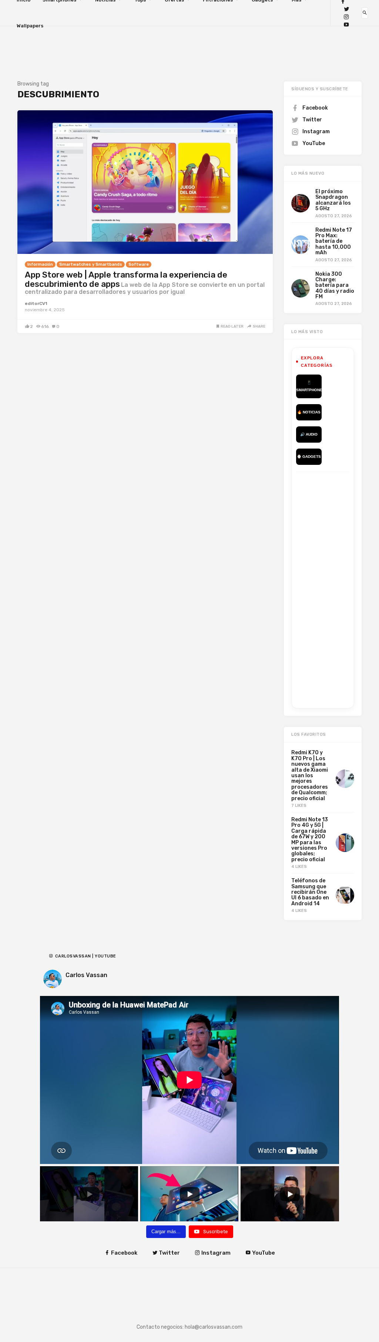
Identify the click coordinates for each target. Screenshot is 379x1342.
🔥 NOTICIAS (309, 412)
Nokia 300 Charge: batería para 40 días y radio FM (334, 285)
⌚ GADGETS (309, 456)
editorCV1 (36, 303)
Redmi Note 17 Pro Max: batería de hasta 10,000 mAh (333, 241)
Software (138, 264)
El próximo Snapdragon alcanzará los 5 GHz (333, 200)
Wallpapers (30, 25)
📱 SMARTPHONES (309, 386)
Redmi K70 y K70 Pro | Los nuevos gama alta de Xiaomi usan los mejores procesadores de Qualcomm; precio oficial (309, 775)
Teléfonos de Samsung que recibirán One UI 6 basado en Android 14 (310, 892)
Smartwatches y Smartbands (90, 264)
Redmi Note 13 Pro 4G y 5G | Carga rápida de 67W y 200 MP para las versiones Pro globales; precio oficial (309, 839)
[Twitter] (346, 9)
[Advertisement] (337, 588)
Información (40, 264)
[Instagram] (346, 17)
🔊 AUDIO (309, 434)
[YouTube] (346, 24)
